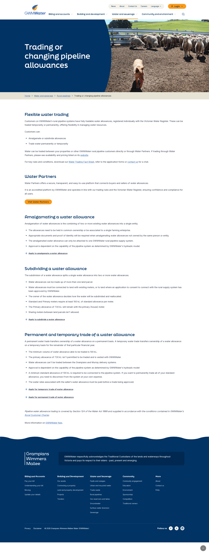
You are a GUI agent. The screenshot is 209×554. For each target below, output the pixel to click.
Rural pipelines (63, 96)
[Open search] (183, 14)
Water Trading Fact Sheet (81, 162)
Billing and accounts (59, 14)
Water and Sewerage (100, 476)
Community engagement (132, 481)
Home (27, 96)
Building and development (91, 14)
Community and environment (157, 14)
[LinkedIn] (182, 528)
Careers (144, 6)
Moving (28, 490)
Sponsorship (128, 494)
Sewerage (94, 512)
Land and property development (70, 490)
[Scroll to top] (203, 548)
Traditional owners (130, 503)
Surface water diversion (99, 508)
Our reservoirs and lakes (100, 499)
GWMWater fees (54, 423)
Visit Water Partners (38, 201)
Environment (128, 490)
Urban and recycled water (100, 485)
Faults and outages (97, 481)
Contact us (160, 485)
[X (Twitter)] (177, 528)
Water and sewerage (123, 14)
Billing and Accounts (35, 476)
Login (177, 6)
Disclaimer (38, 528)
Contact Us (132, 6)
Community (128, 476)
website (84, 155)
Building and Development (70, 476)
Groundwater (95, 503)
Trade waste (95, 490)
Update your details (32, 494)
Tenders (60, 499)
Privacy (28, 528)
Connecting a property (66, 485)
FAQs (158, 490)
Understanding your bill (34, 485)
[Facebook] (171, 528)
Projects (60, 494)
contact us (132, 162)
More (158, 476)
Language (155, 6)
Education (127, 485)
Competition (127, 499)
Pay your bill (29, 481)
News (113, 6)
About (122, 6)
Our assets (61, 481)
